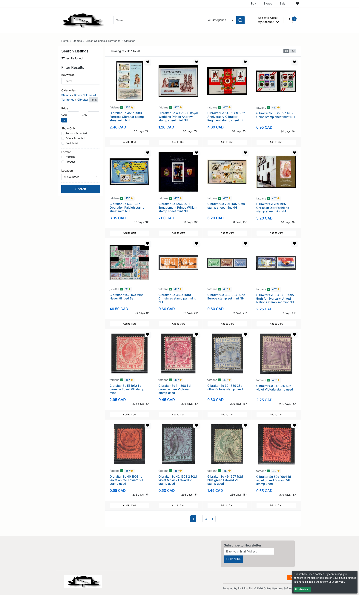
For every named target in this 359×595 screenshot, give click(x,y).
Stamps (77, 41)
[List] (293, 51)
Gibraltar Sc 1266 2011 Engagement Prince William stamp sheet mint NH (178, 207)
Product (70, 161)
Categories (68, 90)
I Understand (302, 589)
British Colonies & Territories (103, 41)
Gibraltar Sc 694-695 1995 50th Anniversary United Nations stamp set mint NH (275, 298)
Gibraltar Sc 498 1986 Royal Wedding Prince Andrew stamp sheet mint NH (178, 116)
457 (128, 107)
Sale (282, 3)
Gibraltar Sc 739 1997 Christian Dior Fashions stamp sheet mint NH (272, 207)
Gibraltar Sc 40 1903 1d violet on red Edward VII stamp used (126, 480)
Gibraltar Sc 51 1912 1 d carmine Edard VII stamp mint (127, 389)
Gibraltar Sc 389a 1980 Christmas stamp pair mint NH (177, 298)
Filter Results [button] (73, 67)
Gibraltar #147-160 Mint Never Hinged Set (126, 296)
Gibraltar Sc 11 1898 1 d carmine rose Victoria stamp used (175, 389)
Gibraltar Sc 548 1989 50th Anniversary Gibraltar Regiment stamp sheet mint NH (226, 118)
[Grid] (286, 51)
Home (65, 41)
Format (66, 152)
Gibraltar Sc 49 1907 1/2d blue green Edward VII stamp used (225, 480)
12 (126, 289)
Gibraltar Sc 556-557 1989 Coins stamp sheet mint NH (275, 115)
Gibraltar (129, 41)
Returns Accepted (76, 133)
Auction (70, 156)
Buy (253, 3)
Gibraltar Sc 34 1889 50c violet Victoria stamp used (274, 387)
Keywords (67, 75)
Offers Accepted (75, 138)
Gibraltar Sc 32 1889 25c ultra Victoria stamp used (225, 387)
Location (67, 170)
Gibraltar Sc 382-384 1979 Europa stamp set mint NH (226, 296)
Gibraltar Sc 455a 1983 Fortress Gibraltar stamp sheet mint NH (127, 116)
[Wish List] (297, 4)
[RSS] (291, 577)
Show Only (68, 128)
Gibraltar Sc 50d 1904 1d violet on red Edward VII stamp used (273, 480)
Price (64, 108)
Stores (268, 3)
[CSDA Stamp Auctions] (81, 20)
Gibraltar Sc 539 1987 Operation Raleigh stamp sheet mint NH (127, 207)
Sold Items (72, 143)
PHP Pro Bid (245, 588)
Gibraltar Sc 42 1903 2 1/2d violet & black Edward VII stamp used (178, 480)
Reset (93, 99)
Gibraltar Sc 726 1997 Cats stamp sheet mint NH (226, 205)
